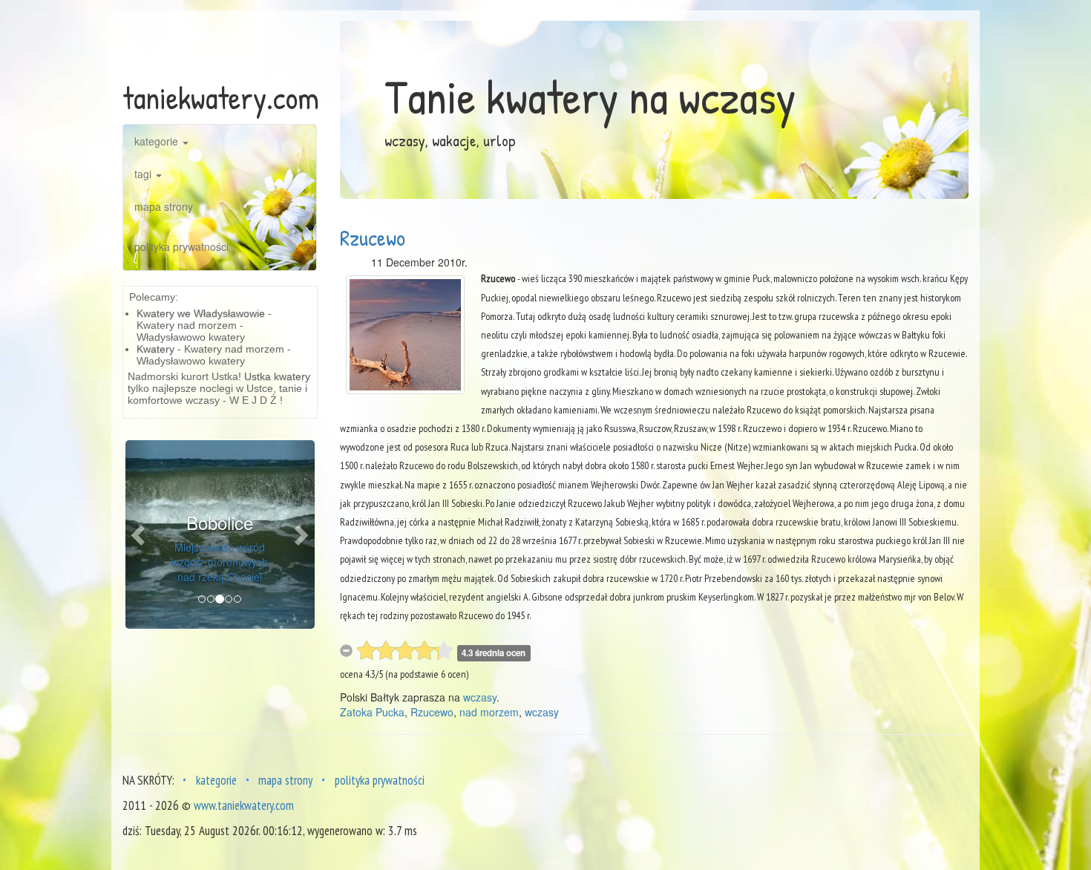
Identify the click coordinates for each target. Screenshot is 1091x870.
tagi (144, 173)
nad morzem (489, 711)
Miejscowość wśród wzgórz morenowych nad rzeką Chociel (219, 562)
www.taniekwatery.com (244, 805)
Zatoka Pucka (372, 711)
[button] (139, 534)
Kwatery (155, 349)
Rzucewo (372, 237)
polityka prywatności (181, 246)
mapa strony (163, 206)
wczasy (480, 697)
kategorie (157, 141)
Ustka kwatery (277, 376)
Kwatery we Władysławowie (201, 313)
